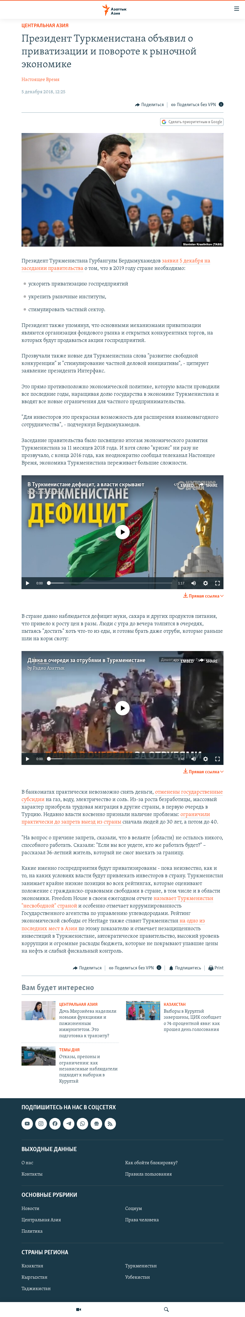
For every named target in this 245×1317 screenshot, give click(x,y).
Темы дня (69, 1050)
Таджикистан (36, 1289)
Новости (30, 1208)
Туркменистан (141, 1266)
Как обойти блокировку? (151, 1163)
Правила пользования (148, 1174)
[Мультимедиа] (79, 1309)
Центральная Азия (45, 26)
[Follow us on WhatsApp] (82, 1123)
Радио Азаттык (49, 492)
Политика (32, 1231)
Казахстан (175, 1005)
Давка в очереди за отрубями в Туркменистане (86, 661)
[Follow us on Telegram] (68, 1123)
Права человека (142, 1220)
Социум (133, 1208)
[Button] (149, 105)
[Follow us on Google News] (96, 1123)
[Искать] (166, 1309)
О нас (27, 1163)
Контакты (32, 1174)
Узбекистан (137, 1277)
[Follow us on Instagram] (41, 1123)
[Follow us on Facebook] (55, 1123)
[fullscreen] (217, 583)
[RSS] (110, 1123)
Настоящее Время (40, 79)
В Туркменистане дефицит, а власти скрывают (85, 485)
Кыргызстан (35, 1277)
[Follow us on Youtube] (27, 1123)
